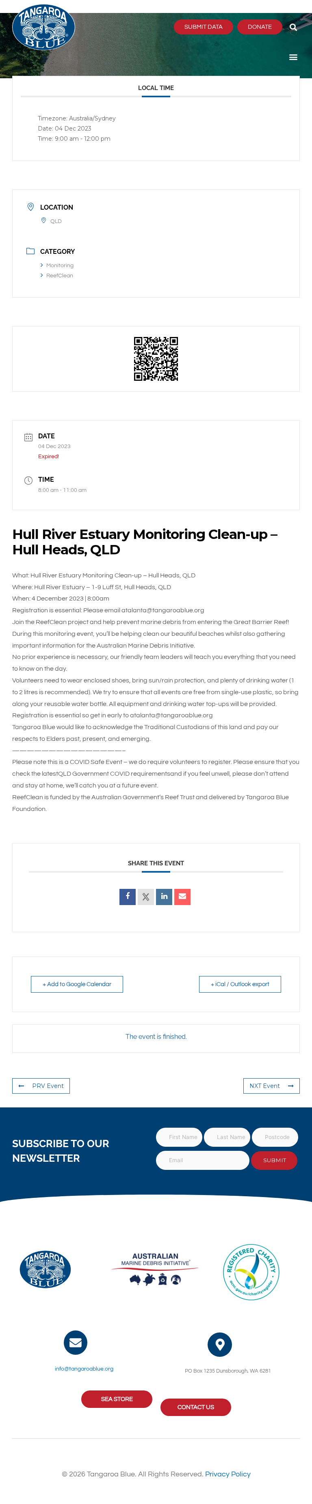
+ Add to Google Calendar (77, 984)
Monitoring (60, 265)
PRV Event (48, 1086)
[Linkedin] (164, 897)
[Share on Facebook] (127, 897)
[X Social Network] (146, 897)
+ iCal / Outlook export (240, 984)
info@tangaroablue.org (84, 1369)
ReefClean (59, 276)
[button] (293, 27)
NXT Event (264, 1086)
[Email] (182, 897)
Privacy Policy (228, 1474)
